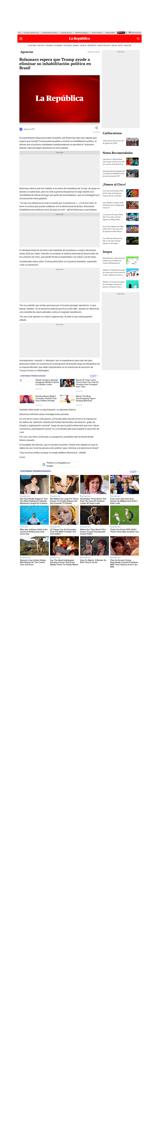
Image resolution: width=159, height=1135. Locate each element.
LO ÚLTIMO (32, 45)
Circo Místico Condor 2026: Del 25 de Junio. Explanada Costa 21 (113, 205)
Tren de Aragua (66, 32)
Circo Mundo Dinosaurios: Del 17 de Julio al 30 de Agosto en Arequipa (113, 240)
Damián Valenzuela (81, 32)
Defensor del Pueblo (50, 32)
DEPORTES (91, 45)
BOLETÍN (127, 45)
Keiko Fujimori (97, 32)
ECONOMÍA (58, 45)
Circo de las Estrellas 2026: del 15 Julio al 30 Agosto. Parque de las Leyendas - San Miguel (113, 194)
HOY (19, 32)
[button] (20, 38)
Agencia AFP (29, 129)
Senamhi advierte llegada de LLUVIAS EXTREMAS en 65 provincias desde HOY (114, 173)
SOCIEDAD (67, 45)
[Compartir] (96, 127)
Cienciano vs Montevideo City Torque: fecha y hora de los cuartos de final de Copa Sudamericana (113, 163)
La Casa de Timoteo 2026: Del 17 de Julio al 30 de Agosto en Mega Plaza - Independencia (113, 218)
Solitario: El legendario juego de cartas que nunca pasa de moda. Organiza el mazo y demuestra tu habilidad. (114, 273)
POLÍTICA (41, 45)
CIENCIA (83, 45)
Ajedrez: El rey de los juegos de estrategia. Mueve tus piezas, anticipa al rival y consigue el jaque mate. (113, 285)
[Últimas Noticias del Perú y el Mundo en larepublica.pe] (79, 38)
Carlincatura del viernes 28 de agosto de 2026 (113, 142)
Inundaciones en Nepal (113, 32)
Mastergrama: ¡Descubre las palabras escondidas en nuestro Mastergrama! (114, 260)
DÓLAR (114, 45)
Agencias (26, 51)
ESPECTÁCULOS (103, 45)
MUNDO (76, 45)
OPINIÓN (49, 45)
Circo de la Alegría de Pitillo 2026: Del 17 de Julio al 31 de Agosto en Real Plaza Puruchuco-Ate (113, 230)
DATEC (120, 45)
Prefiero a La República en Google (58, 464)
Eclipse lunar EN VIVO (31, 32)
